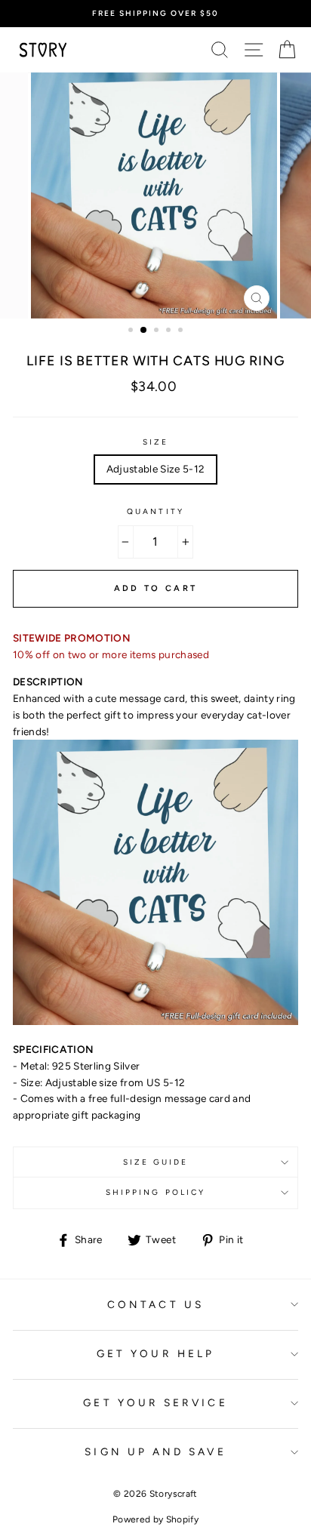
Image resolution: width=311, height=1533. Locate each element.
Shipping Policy (155, 1192)
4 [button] (170, 331)
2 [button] (144, 330)
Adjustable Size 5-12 (155, 469)
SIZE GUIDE (156, 1162)
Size (155, 442)
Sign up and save (155, 1451)
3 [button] (158, 331)
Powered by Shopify (155, 1519)
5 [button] (182, 331)
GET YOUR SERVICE (155, 1402)
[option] (155, 14)
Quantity (155, 511)
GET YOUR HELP (155, 1353)
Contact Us (155, 1304)
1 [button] (132, 331)
